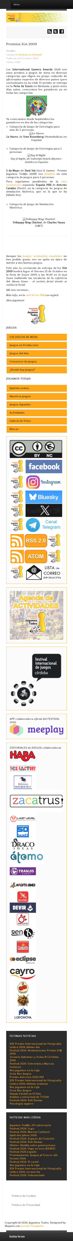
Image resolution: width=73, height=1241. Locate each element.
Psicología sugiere (22, 1103)
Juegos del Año (19, 353)
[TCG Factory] (23, 768)
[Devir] (23, 907)
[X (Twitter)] (36, 510)
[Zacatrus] (36, 800)
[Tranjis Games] (23, 870)
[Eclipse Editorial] (23, 959)
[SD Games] (23, 831)
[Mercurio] (23, 919)
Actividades (17, 412)
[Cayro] (23, 973)
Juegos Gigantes (20, 404)
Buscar (14, 429)
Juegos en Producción (24, 345)
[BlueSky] (36, 496)
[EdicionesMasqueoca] (23, 782)
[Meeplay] (36, 729)
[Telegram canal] (36, 524)
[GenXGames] (23, 932)
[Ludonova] (23, 1012)
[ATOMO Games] (26, 856)
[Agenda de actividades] (36, 615)
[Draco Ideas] (23, 843)
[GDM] (23, 1000)
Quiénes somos (19, 388)
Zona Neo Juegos (20, 1073)
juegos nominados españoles (43, 256)
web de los (35, 295)
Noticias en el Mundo (30, 54)
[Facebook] (36, 466)
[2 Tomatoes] (23, 987)
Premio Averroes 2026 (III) (27, 1077)
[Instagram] (36, 482)
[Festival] (36, 678)
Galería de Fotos (20, 420)
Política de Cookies (24, 1196)
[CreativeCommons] (36, 449)
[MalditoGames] (23, 884)
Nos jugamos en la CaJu (25, 1070)
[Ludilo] (23, 896)
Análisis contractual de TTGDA (29, 1097)
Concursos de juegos (23, 361)
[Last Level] (23, 818)
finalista (49, 174)
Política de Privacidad (26, 1205)
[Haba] (23, 755)
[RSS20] (36, 540)
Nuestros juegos (20, 396)
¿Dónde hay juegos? (22, 369)
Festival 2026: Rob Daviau (26, 1100)
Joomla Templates (32, 1226)
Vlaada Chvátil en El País (25, 1093)
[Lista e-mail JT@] (36, 572)
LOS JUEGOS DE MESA (23, 337)
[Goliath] (23, 946)
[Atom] (36, 556)
